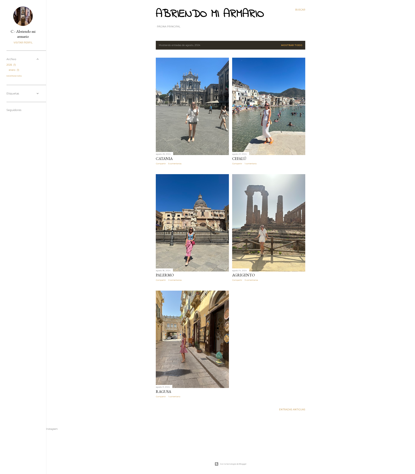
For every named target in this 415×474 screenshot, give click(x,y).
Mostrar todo (291, 45)
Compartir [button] (161, 163)
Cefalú (239, 158)
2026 (10, 64)
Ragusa (163, 391)
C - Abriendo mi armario (23, 34)
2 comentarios (175, 280)
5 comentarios (174, 163)
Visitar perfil (23, 42)
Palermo (165, 274)
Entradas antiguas (292, 409)
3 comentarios (251, 280)
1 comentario (251, 163)
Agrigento (243, 274)
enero (13, 70)
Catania (164, 158)
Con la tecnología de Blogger (233, 464)
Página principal (168, 26)
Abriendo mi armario (210, 14)
